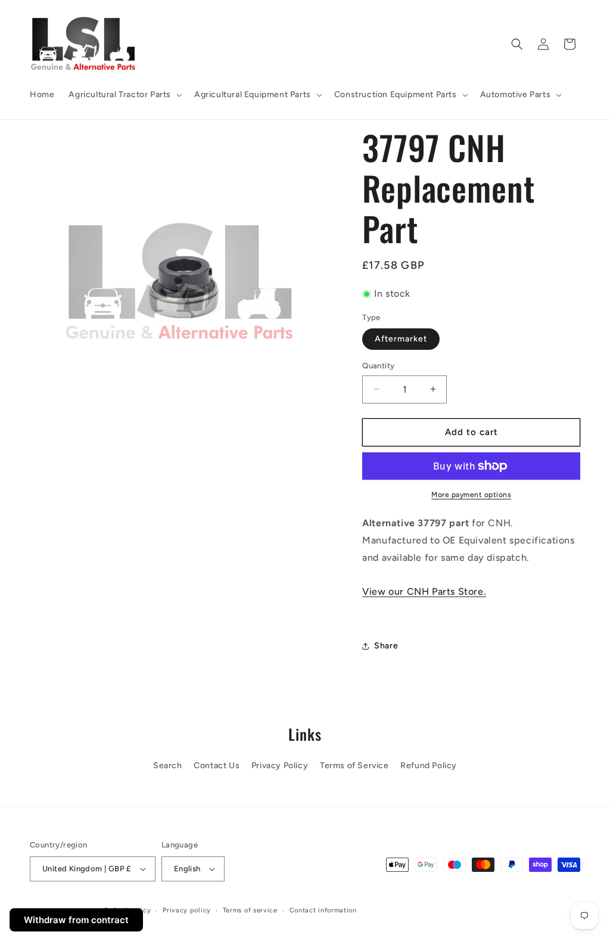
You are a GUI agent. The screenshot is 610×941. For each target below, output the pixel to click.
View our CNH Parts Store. (424, 591)
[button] (124, 94)
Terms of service (250, 910)
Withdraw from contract (76, 920)
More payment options (471, 494)
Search (167, 765)
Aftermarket (401, 339)
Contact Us (216, 765)
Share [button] (386, 646)
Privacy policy (187, 910)
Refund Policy (428, 765)
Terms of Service (354, 765)
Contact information (323, 910)
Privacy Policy (279, 765)
